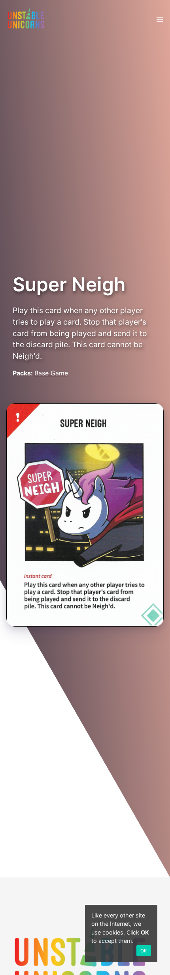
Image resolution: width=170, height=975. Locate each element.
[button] (159, 20)
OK (143, 951)
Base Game (51, 373)
